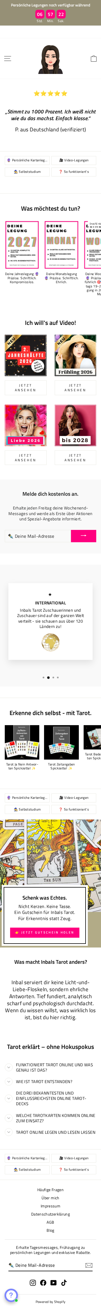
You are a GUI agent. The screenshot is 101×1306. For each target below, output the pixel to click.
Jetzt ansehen (25, 458)
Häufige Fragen (50, 1190)
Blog (50, 1230)
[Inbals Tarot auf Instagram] (33, 1283)
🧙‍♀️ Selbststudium (27, 171)
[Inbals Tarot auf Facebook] (43, 1283)
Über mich (50, 1198)
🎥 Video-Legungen (74, 160)
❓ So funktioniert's (74, 171)
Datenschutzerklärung (50, 1214)
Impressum (50, 1206)
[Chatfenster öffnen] (11, 1295)
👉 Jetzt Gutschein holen (45, 932)
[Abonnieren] (89, 1265)
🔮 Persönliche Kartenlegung (28, 160)
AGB (50, 1222)
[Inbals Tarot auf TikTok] (64, 1283)
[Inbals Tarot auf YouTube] (53, 1283)
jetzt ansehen (25, 388)
